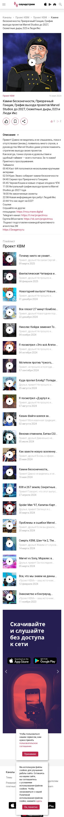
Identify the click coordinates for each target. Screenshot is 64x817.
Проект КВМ (22, 17)
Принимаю (30, 754)
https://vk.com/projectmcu (38, 219)
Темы (9, 777)
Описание (9, 134)
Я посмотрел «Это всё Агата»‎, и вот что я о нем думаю (37, 346)
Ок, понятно (31, 807)
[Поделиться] (24, 121)
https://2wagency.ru (13, 229)
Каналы (7, 17)
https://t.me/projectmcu (34, 215)
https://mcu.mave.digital (30, 211)
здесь (39, 801)
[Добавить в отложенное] (15, 121)
